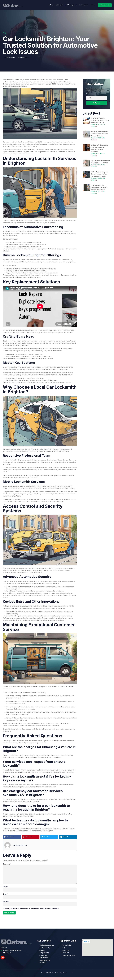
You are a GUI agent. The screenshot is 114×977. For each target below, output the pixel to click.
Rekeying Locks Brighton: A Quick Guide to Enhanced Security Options (100, 134)
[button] (12, 837)
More (91, 5)
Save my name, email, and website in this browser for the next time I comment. (31, 909)
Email (5, 894)
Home (52, 5)
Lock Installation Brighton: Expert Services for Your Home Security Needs (99, 174)
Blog (4, 33)
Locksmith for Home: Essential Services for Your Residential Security (100, 120)
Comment (7, 864)
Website (6, 901)
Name (5, 887)
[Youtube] (3, 957)
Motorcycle (71, 5)
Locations (82, 5)
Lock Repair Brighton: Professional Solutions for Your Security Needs (99, 187)
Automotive (59, 5)
